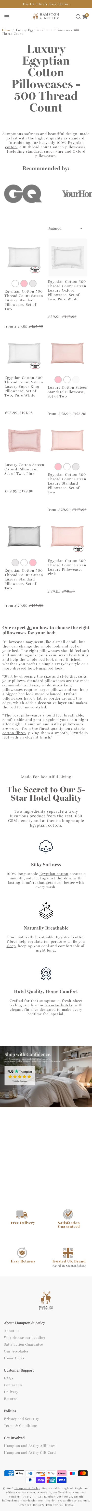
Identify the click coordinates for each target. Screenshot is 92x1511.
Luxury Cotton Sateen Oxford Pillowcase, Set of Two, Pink (24, 469)
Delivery (11, 1392)
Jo (29, 627)
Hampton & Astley (27, 1488)
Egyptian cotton (53, 874)
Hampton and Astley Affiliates (30, 1446)
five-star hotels (58, 1005)
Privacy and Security (21, 1419)
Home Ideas (14, 1358)
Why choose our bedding (24, 1338)
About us (11, 1331)
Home (6, 30)
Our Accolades (16, 1351)
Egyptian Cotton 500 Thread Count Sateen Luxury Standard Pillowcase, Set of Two (23, 300)
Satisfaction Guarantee (23, 1345)
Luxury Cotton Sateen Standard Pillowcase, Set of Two (68, 391)
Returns (11, 1399)
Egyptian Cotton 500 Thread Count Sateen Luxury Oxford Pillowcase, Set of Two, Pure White (67, 290)
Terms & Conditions (21, 1426)
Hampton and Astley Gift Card (30, 1453)
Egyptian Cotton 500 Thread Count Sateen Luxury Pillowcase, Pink (67, 567)
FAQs (8, 1378)
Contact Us (13, 1385)
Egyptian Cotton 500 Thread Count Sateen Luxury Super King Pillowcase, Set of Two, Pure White (23, 386)
